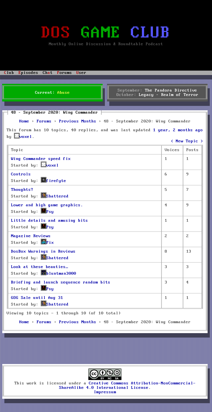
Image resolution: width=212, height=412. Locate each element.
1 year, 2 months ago (178, 130)
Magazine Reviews (31, 236)
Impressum (105, 392)
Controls (21, 174)
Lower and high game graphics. (47, 205)
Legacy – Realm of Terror (168, 95)
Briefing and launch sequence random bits (60, 282)
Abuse (63, 92)
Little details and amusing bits (49, 220)
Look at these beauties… (39, 267)
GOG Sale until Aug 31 (37, 298)
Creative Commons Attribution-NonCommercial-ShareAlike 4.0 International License (127, 385)
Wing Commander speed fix (41, 159)
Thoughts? (22, 190)
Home (24, 121)
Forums (44, 121)
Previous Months (77, 121)
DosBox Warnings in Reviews (43, 251)
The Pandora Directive (171, 90)
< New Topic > (187, 141)
